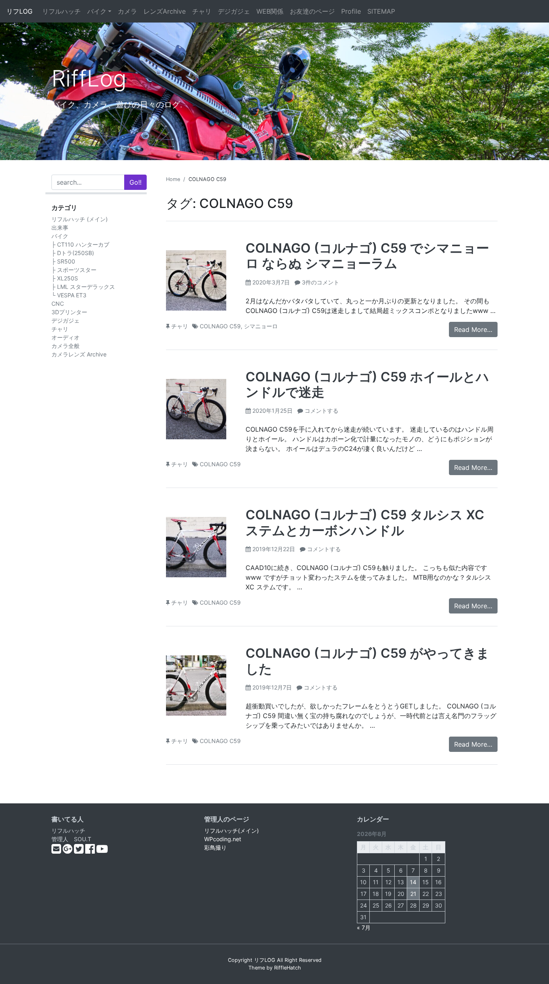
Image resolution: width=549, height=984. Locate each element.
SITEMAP (381, 11)
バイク (97, 11)
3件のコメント (320, 282)
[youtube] (102, 850)
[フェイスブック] (90, 850)
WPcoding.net (222, 839)
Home (173, 179)
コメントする (321, 410)
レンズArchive (164, 11)
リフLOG (19, 11)
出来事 (59, 227)
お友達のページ (312, 11)
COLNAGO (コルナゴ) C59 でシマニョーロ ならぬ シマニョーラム (367, 255)
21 (413, 893)
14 (413, 882)
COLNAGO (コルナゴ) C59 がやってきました (368, 660)
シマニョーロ (261, 326)
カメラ (127, 11)
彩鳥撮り (215, 847)
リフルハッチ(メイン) (231, 830)
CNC (57, 303)
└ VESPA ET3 (68, 295)
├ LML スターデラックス (83, 286)
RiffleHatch (287, 968)
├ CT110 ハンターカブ (80, 244)
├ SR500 (63, 261)
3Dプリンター (69, 312)
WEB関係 (269, 11)
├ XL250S (64, 278)
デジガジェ (234, 11)
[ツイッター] (79, 850)
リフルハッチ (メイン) (79, 219)
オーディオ (65, 337)
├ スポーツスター (73, 269)
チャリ (201, 11)
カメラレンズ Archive (79, 354)
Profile (351, 11)
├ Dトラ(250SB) (72, 252)
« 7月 (364, 927)
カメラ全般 (65, 345)
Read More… (473, 329)
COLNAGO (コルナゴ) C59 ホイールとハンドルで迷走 (367, 384)
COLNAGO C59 (220, 326)
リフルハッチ (61, 11)
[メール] (57, 850)
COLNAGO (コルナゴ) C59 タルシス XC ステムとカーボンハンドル (365, 522)
